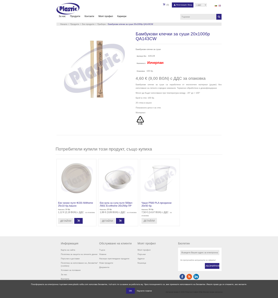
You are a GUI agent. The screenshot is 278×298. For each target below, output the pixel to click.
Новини (102, 254)
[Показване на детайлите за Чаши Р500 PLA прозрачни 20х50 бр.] (160, 179)
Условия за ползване (71, 270)
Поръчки (142, 254)
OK (130, 291)
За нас (62, 16)
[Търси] (219, 17)
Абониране (212, 266)
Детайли (65, 221)
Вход (190, 5)
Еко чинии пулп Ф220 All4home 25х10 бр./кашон (75, 204)
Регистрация (181, 5)
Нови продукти (106, 263)
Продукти (75, 16)
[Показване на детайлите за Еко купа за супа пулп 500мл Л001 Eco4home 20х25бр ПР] (118, 179)
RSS (189, 276)
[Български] (216, 5)
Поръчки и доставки (70, 258)
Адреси (141, 258)
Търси (102, 250)
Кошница (142, 263)
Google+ (196, 276)
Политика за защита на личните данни (79, 254)
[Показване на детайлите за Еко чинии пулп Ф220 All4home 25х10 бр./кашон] (76, 179)
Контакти (89, 16)
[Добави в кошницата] (78, 221)
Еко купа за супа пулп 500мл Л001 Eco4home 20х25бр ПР (116, 204)
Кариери (121, 16)
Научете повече (144, 291)
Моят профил (105, 16)
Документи (104, 267)
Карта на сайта (68, 250)
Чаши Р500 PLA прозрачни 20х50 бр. (156, 204)
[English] (219, 5)
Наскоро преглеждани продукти (114, 258)
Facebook (182, 276)
